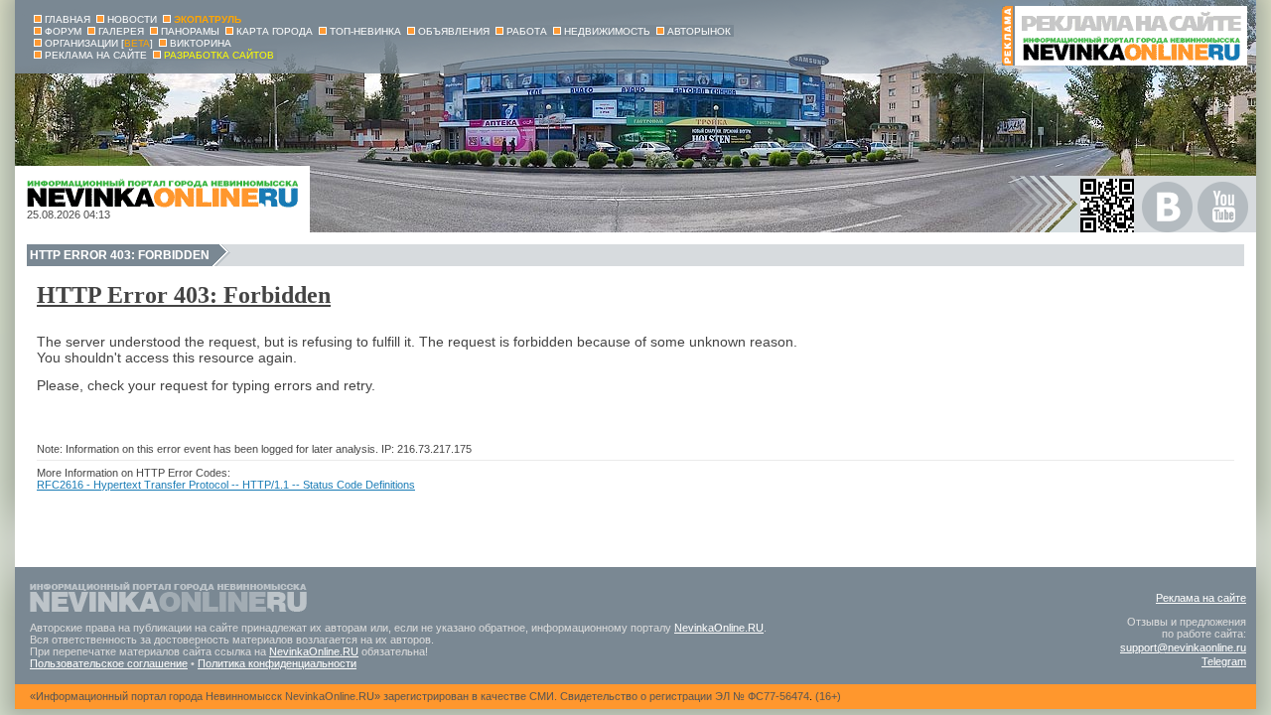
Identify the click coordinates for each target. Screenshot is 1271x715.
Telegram (1223, 661)
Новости (132, 19)
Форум (63, 31)
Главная (67, 19)
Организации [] (99, 43)
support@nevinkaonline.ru (1183, 647)
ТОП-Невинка (365, 31)
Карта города (274, 31)
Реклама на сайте (1201, 598)
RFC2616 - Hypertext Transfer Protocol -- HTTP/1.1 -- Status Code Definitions (226, 485)
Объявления (454, 31)
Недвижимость (607, 31)
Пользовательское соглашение (109, 663)
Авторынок (699, 31)
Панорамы (190, 31)
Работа (526, 31)
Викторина (200, 43)
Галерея (121, 31)
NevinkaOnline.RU (719, 628)
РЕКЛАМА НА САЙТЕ (96, 55)
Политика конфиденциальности (277, 663)
